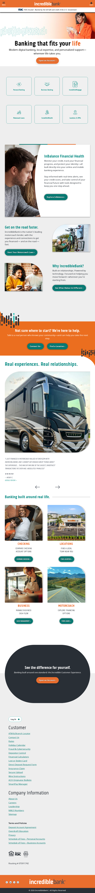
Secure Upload (16, 772)
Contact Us (14, 737)
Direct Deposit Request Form (23, 765)
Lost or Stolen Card (18, 760)
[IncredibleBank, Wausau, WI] (47, 4)
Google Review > (11, 480)
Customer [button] (17, 728)
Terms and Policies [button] (18, 823)
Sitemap (13, 814)
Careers (12, 802)
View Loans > (66, 621)
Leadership (14, 806)
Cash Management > (24, 621)
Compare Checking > (24, 559)
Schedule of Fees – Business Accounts (27, 843)
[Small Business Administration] (25, 854)
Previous (37, 487)
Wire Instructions (21, 776)
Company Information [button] (29, 793)
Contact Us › (35, 346)
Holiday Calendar (17, 745)
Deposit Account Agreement (22, 827)
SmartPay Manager (21, 784)
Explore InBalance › (56, 197)
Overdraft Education (18, 831)
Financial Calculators (19, 756)
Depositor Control (17, 753)
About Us (13, 798)
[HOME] (47, 881)
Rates (11, 741)
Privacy (13, 835)
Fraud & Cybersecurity (19, 749)
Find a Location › (57, 346)
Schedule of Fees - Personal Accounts (27, 839)
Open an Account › (49, 680)
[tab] (33, 138)
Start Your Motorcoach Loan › (21, 252)
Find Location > (66, 559)
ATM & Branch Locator (19, 733)
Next (57, 487)
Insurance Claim (21, 769)
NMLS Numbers (16, 810)
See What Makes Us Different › (69, 288)
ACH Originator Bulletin (21, 780)
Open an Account (49, 60)
